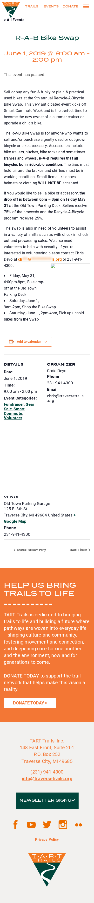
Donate (70, 6)
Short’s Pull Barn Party (31, 550)
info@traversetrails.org (47, 778)
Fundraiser (14, 404)
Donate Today (28, 703)
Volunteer (13, 417)
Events (51, 6)
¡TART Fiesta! (78, 550)
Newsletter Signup (47, 800)
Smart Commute (14, 411)
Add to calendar (29, 341)
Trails (31, 6)
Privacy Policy (47, 839)
